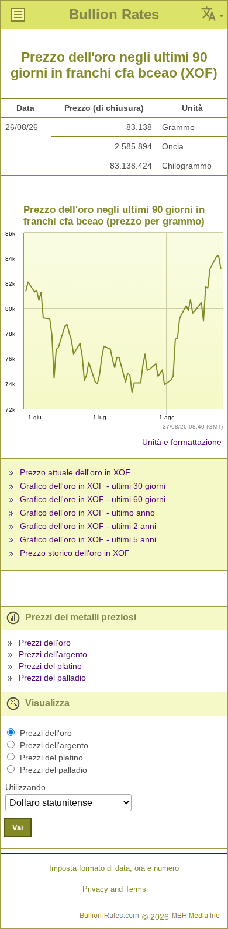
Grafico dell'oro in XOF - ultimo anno (87, 512)
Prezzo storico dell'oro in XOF (75, 553)
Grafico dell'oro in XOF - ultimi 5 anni (88, 539)
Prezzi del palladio (52, 677)
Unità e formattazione (182, 442)
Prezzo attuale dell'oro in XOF (75, 472)
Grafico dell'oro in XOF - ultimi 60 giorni (92, 499)
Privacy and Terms (114, 889)
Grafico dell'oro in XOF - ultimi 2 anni (88, 526)
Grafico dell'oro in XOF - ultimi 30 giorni (92, 485)
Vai (17, 827)
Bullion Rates (114, 14)
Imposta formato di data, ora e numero (114, 868)
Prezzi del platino (50, 666)
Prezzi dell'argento (53, 654)
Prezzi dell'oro (45, 642)
